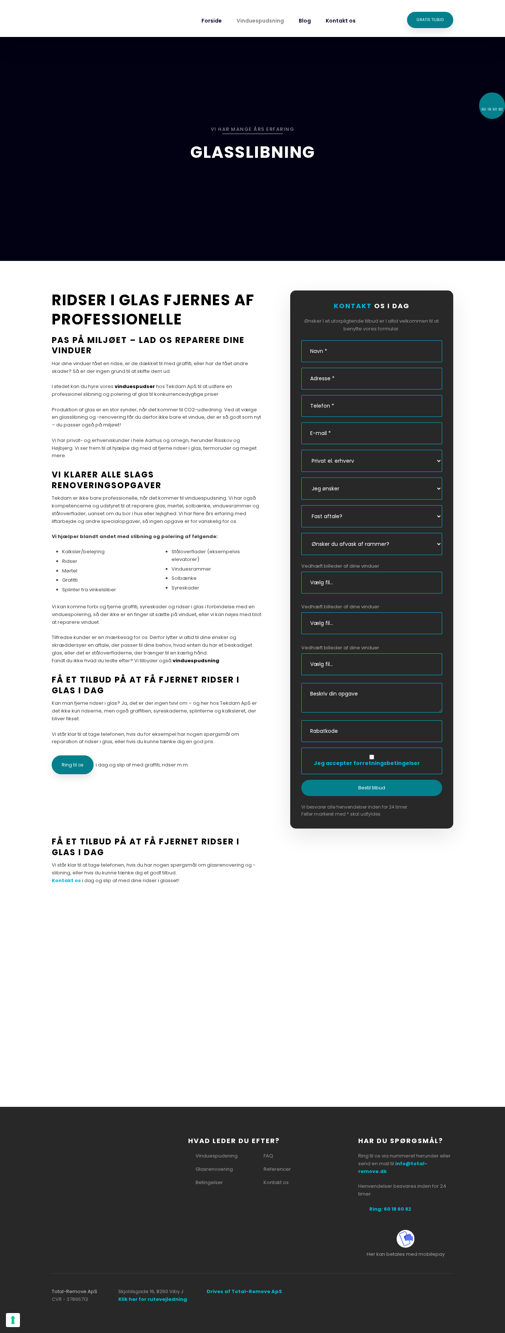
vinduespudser (135, 386)
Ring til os (73, 765)
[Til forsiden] (89, 21)
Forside (211, 20)
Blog (305, 20)
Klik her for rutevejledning (152, 1299)
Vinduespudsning (260, 20)
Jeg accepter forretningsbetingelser (367, 763)
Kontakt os (341, 20)
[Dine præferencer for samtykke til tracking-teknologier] (13, 1320)
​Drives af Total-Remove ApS (244, 1291)
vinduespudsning (196, 660)
